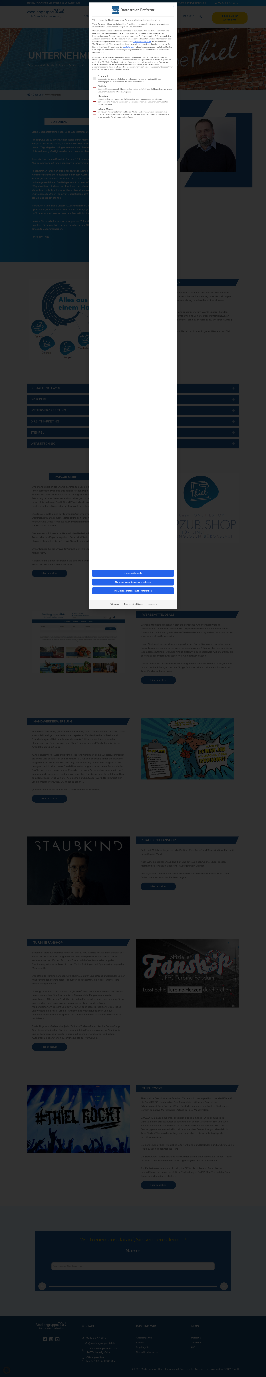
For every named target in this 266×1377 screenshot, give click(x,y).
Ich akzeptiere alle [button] (133, 573)
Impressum (152, 604)
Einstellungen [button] (128, 47)
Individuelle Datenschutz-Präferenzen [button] (133, 590)
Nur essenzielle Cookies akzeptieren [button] (133, 582)
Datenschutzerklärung (142, 41)
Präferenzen (114, 604)
